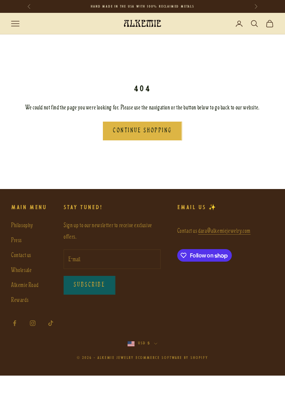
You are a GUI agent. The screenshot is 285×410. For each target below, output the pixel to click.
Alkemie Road (24, 285)
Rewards (19, 300)
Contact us (21, 255)
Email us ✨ (197, 208)
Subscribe (89, 284)
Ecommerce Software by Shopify (172, 358)
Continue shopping (142, 130)
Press (16, 240)
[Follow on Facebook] (14, 323)
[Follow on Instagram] (32, 323)
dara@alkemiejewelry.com (224, 231)
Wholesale (21, 270)
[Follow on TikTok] (50, 323)
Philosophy (22, 225)
